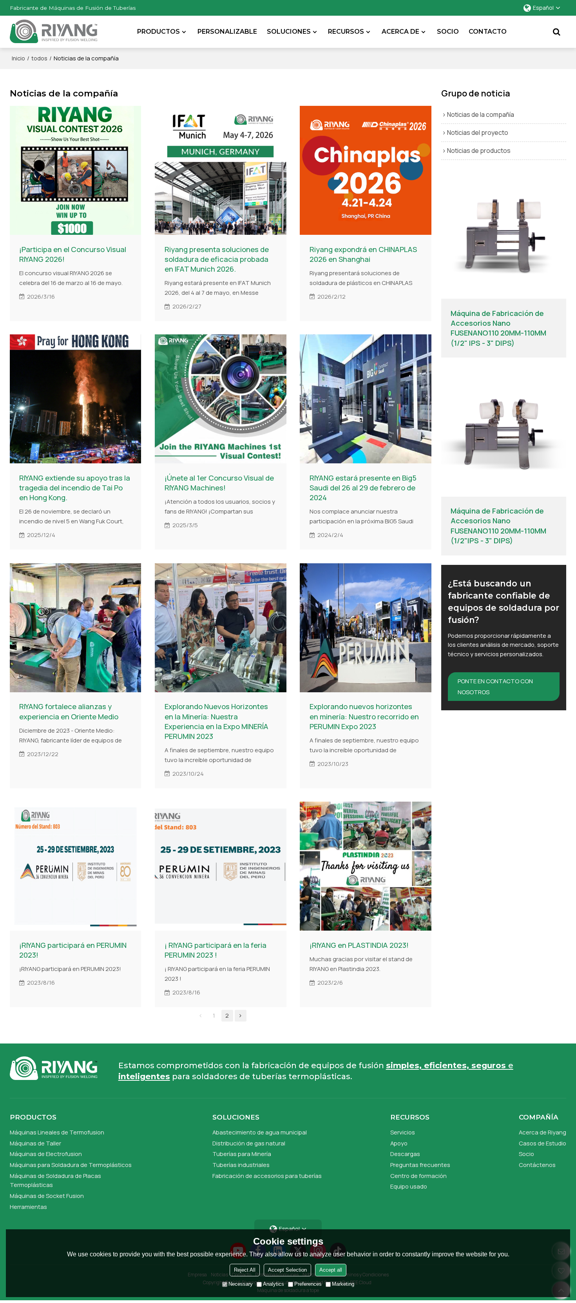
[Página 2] (240, 1016)
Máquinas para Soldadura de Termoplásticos (71, 1165)
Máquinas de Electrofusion (46, 1154)
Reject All (244, 1270)
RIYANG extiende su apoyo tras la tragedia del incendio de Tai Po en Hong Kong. (74, 488)
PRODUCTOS (158, 31)
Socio (526, 1154)
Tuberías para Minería (241, 1154)
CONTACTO (488, 31)
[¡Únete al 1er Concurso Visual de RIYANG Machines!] (220, 398)
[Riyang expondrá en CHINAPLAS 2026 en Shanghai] (365, 170)
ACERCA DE (400, 31)
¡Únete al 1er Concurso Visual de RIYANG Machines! (219, 483)
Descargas (405, 1154)
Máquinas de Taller (35, 1143)
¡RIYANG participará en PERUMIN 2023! (73, 950)
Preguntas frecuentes (420, 1165)
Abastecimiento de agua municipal (259, 1132)
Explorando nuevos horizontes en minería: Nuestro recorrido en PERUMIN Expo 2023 (364, 716)
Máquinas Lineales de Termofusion (57, 1132)
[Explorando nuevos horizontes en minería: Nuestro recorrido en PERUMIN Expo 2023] (365, 627)
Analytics (273, 1284)
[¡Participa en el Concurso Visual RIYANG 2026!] (75, 170)
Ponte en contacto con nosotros (495, 686)
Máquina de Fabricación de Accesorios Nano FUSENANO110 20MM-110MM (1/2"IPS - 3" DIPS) (498, 525)
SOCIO (448, 31)
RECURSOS (346, 31)
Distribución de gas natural (248, 1143)
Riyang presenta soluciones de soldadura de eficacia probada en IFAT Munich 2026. (217, 259)
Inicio (18, 58)
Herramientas (28, 1206)
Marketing (343, 1284)
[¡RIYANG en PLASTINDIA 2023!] (365, 866)
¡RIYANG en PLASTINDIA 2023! (359, 945)
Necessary (240, 1284)
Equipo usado (408, 1186)
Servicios (402, 1132)
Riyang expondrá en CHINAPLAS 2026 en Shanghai (363, 254)
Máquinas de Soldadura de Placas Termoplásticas (55, 1180)
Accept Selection (287, 1270)
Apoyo (399, 1143)
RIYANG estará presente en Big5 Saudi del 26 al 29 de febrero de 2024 (363, 488)
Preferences (308, 1284)
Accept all (330, 1270)
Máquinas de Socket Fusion (47, 1196)
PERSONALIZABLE (227, 31)
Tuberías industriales (241, 1165)
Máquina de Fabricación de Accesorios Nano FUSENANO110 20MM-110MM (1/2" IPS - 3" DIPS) (498, 328)
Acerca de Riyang (542, 1132)
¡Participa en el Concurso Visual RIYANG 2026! (72, 254)
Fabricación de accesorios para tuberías (267, 1176)
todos (39, 58)
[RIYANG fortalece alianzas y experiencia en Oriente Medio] (75, 627)
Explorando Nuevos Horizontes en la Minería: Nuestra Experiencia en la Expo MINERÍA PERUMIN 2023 (216, 721)
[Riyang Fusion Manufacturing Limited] (53, 34)
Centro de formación (418, 1176)
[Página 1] (200, 1016)
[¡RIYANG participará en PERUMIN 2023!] (75, 866)
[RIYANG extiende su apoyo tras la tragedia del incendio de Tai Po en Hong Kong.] (75, 398)
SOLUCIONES (289, 31)
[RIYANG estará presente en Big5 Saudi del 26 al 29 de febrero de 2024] (365, 398)
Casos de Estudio (542, 1143)
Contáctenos (537, 1165)
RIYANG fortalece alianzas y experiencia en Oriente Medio (68, 711)
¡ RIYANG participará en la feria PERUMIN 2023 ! (215, 950)
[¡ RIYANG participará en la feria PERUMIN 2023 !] (220, 866)
